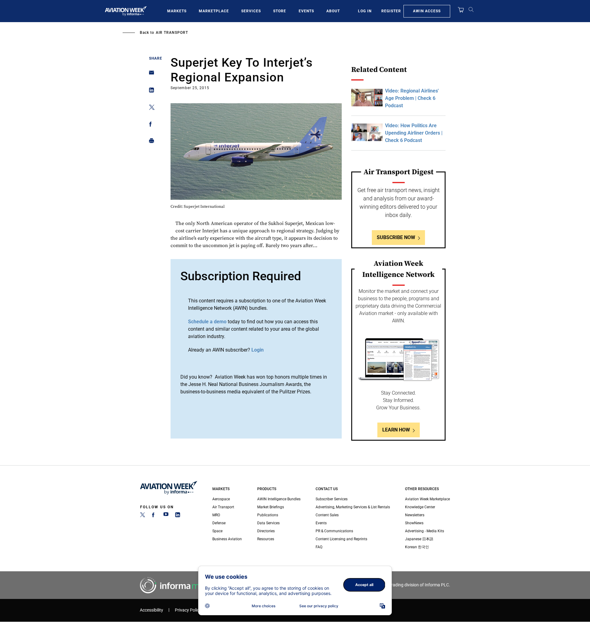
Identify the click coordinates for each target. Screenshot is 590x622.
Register (391, 11)
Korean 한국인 (417, 547)
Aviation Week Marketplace (427, 499)
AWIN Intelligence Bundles (279, 499)
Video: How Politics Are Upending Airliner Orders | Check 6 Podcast (413, 133)
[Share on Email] (150, 74)
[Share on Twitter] (150, 108)
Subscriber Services (332, 499)
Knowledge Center (420, 507)
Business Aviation (227, 539)
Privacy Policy (188, 610)
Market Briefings (270, 507)
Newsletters (414, 515)
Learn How (396, 430)
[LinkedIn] (177, 516)
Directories (266, 531)
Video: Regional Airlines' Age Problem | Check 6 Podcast (412, 98)
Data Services (268, 523)
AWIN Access (427, 11)
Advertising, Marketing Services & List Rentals (353, 507)
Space (217, 531)
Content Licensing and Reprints (341, 539)
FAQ (319, 547)
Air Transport (172, 32)
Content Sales (327, 515)
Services (251, 11)
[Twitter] (142, 516)
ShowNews (414, 523)
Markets (177, 11)
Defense (219, 523)
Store (279, 11)
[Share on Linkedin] (150, 91)
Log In (365, 11)
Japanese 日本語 (419, 539)
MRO (216, 515)
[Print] (150, 142)
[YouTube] (165, 516)
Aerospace (221, 499)
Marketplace (214, 11)
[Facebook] (154, 516)
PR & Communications (334, 531)
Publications (267, 515)
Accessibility (151, 610)
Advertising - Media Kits (424, 531)
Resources (265, 539)
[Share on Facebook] (150, 125)
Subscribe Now (396, 237)
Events (306, 11)
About (333, 11)
